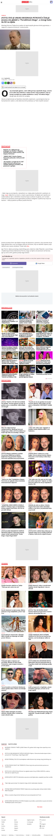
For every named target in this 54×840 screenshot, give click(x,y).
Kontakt (28, 835)
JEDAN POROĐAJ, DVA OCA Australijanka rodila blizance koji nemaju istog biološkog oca (28, 759)
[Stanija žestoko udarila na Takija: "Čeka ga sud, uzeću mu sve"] (13, 574)
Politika (3, 822)
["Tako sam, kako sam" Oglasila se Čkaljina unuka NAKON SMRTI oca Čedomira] (40, 417)
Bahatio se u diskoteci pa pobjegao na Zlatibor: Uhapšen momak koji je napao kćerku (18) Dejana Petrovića (13, 152)
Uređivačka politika (36, 835)
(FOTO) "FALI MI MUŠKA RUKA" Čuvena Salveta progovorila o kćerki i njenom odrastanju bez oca (40, 611)
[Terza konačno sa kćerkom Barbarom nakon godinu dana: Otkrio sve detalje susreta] (13, 676)
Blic (28, 246)
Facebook (43, 820)
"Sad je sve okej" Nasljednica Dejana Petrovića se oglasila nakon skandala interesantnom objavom (13, 481)
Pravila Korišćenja (20, 835)
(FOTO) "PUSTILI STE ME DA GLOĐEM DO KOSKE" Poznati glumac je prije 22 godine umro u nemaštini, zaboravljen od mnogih (13, 404)
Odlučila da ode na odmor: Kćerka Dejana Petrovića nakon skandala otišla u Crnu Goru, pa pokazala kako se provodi (40, 507)
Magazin (16, 828)
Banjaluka (29, 824)
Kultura (3, 426)
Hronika (3, 451)
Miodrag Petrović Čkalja (18, 267)
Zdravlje (16, 822)
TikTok (42, 828)
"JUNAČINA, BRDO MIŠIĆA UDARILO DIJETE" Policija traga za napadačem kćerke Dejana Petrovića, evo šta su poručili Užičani (12, 507)
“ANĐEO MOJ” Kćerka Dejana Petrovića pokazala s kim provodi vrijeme (13, 158)
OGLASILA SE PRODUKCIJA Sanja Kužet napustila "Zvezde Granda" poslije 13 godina (40, 713)
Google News (41, 263)
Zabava (3, 15)
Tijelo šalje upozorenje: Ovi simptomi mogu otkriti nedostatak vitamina (23, 783)
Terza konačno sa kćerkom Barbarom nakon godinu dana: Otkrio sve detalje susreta (13, 688)
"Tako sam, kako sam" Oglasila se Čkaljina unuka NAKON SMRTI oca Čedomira (39, 429)
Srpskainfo (7, 78)
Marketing (11, 835)
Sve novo (39, 807)
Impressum (4, 835)
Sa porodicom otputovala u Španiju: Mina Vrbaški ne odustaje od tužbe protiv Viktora (12, 636)
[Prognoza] (51, 2)
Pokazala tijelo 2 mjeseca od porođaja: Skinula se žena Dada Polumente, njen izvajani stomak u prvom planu (12, 663)
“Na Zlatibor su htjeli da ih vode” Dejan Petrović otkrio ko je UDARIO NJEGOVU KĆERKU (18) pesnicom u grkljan (13, 164)
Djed (6, 195)
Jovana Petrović (6, 267)
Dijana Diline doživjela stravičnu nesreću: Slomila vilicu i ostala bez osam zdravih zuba (12, 713)
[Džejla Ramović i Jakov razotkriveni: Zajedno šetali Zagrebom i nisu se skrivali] (40, 574)
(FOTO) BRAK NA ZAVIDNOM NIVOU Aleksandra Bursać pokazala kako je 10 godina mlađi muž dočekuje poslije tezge (40, 663)
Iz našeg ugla (30, 822)
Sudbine (3, 400)
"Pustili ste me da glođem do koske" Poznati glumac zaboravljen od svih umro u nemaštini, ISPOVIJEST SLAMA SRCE (40, 404)
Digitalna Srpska (30, 820)
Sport (15, 820)
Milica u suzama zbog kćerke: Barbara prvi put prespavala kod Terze (23, 795)
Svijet (2, 824)
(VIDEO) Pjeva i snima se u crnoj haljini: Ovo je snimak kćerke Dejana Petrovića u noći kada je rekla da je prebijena (39, 456)
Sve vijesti (3, 820)
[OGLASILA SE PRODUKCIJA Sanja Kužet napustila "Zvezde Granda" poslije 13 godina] (40, 700)
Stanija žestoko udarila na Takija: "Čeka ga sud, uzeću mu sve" (11, 586)
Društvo (3, 826)
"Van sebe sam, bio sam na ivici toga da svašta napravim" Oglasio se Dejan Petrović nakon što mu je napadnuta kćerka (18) (40, 482)
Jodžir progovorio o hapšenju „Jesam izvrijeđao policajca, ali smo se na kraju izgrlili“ (39, 688)
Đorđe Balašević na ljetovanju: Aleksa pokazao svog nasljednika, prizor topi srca (13, 611)
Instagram (43, 824)
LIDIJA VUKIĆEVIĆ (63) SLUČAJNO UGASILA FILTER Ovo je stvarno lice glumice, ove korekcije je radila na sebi (39, 637)
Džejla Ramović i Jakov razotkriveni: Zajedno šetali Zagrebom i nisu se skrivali (39, 587)
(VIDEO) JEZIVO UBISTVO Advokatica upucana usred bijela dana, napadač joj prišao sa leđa (28, 777)
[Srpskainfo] (27, 2)
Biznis (2, 828)
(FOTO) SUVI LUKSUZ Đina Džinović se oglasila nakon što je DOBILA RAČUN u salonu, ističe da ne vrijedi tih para (40, 532)
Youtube (43, 826)
